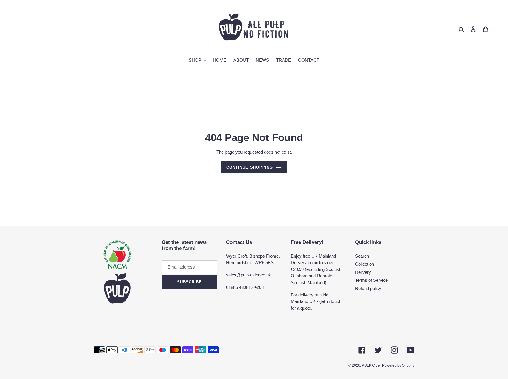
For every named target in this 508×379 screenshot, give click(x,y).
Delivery (363, 272)
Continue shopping (249, 167)
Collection (364, 263)
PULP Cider (371, 365)
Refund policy (368, 288)
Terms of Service (371, 280)
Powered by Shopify (398, 365)
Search (362, 256)
